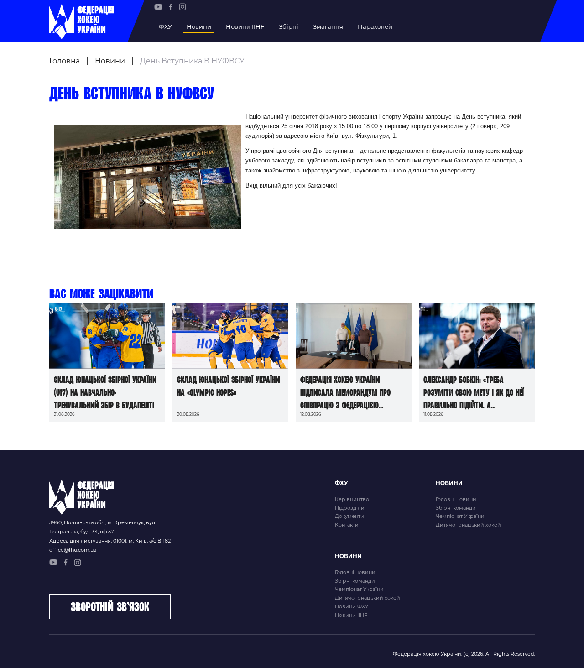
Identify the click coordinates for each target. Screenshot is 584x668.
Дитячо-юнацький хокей (468, 525)
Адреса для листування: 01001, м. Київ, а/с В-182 (110, 541)
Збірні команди (456, 508)
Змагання (328, 26)
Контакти (347, 525)
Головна (64, 61)
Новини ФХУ (351, 606)
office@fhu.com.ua (72, 550)
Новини (199, 26)
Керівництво (352, 499)
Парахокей (375, 26)
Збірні (288, 26)
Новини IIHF (245, 26)
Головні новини (456, 499)
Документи (349, 516)
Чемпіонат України (460, 516)
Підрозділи (350, 508)
